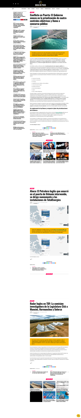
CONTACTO (53, 8)
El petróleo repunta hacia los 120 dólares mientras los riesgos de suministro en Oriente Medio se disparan (19, 78)
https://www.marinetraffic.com (60, 229)
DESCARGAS (57, 8)
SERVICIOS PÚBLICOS (23, 63)
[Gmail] (50, 128)
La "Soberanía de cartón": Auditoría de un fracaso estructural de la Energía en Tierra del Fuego (19, 53)
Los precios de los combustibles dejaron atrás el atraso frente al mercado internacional (18, 117)
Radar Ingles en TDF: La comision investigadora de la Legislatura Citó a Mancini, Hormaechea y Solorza (19, 32)
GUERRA (17, 98)
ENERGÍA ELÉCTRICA (18, 11)
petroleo (47, 129)
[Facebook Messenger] (48, 128)
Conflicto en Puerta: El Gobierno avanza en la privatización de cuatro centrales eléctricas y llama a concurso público (19, 15)
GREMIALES (22, 120)
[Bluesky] (54, 128)
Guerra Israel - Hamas (21, 98)
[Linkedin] (45, 128)
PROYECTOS (37, 8)
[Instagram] (51, 128)
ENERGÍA (29, 8)
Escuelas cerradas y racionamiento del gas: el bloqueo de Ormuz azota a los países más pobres (19, 100)
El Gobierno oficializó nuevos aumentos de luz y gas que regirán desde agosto (19, 37)
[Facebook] (43, 128)
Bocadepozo (36, 27)
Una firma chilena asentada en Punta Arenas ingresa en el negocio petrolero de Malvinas (19, 41)
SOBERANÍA (32, 8)
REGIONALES (24, 11)
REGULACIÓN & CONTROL (19, 44)
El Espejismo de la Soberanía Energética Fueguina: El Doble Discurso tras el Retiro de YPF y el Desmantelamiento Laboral (19, 72)
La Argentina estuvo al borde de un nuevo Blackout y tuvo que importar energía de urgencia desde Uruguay (19, 95)
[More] (55, 128)
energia (41, 129)
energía (44, 129)
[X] (44, 128)
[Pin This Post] (22, 19)
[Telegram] (52, 128)
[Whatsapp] (47, 128)
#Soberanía (38, 368)
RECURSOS (22, 11)
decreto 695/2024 (59, 112)
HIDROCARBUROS (24, 8)
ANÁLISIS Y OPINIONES (16, 63)
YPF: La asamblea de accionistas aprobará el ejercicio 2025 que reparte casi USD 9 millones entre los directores (19, 90)
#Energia (37, 129)
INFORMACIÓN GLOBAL (48, 8)
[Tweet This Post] (18, 19)
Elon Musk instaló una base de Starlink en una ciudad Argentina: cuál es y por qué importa (19, 128)
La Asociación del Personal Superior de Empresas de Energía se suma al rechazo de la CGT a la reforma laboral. (19, 123)
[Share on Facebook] (14, 19)
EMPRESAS (42, 8)
